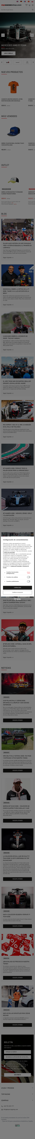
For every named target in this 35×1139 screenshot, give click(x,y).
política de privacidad (9, 552)
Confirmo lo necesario (17, 592)
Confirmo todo (17, 587)
